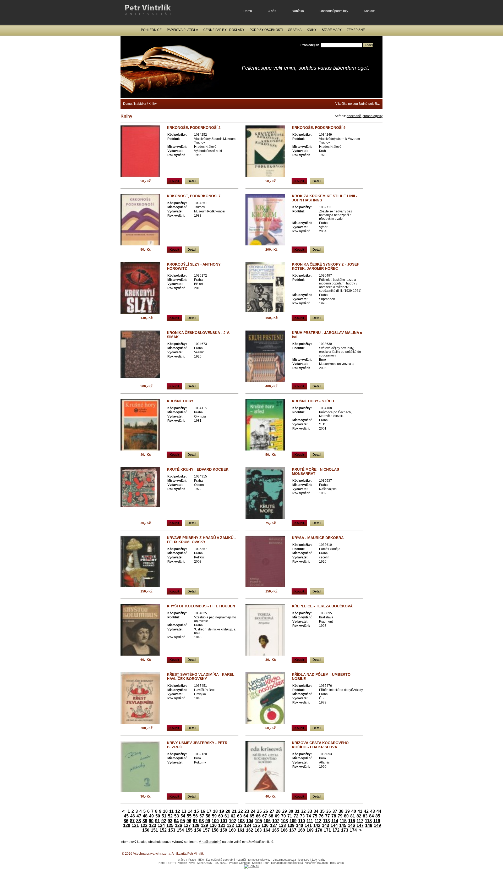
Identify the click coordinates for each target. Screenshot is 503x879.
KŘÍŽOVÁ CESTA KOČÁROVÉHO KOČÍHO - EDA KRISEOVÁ (320, 745)
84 (371, 816)
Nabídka (298, 11)
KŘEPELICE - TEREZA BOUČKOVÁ (322, 606)
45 (126, 816)
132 (230, 825)
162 (249, 830)
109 (293, 820)
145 (342, 825)
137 (273, 825)
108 (284, 820)
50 (157, 816)
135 (256, 825)
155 (189, 830)
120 (126, 825)
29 (284, 811)
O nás (272, 11)
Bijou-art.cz (337, 862)
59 (214, 816)
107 (275, 820)
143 (325, 825)
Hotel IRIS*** (166, 862)
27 (272, 811)
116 (351, 820)
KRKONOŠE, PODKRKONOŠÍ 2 (194, 127)
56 (195, 816)
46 (132, 816)
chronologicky (372, 116)
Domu (247, 11)
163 (258, 830)
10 (165, 811)
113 (326, 820)
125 (169, 825)
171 (327, 830)
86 (126, 820)
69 (277, 816)
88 (138, 820)
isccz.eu (303, 859)
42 (366, 811)
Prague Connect (239, 862)
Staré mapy (332, 30)
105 (258, 820)
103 (241, 820)
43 (372, 811)
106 (267, 820)
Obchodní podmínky (334, 11)
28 (278, 811)
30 (290, 811)
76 (321, 816)
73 (302, 816)
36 (328, 811)
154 (180, 830)
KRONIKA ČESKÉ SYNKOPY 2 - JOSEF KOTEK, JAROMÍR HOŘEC (325, 266)
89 (145, 820)
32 (303, 811)
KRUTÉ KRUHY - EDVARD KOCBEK (197, 469)
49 (151, 816)
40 (353, 811)
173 (344, 830)
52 (170, 816)
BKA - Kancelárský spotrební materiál (222, 859)
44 (378, 811)
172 (336, 830)
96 (189, 820)
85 (377, 816)
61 (227, 816)
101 (223, 820)
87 (132, 820)
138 (282, 825)
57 (201, 816)
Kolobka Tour (260, 862)
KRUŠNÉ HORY (180, 401)
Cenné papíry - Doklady (223, 30)
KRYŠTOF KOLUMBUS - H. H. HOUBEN (201, 606)
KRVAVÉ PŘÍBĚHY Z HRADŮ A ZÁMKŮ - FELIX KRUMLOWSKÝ (201, 540)
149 (377, 825)
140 (299, 825)
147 (360, 825)
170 (318, 830)
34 (316, 811)
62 (233, 816)
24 (253, 811)
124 (161, 825)
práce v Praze (187, 859)
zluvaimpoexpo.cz (284, 859)
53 (176, 816)
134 (247, 825)
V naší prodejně (210, 842)
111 (310, 820)
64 (245, 816)
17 (209, 811)
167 (292, 830)
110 (301, 820)
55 (189, 816)
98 (201, 820)
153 (171, 830)
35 (322, 811)
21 (234, 811)
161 (240, 830)
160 (232, 830)
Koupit (174, 181)
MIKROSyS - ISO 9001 (212, 862)
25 (259, 811)
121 (135, 825)
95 (182, 820)
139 (290, 825)
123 (152, 825)
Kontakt (369, 11)
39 (347, 811)
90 (151, 820)
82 (359, 816)
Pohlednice (151, 30)
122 (143, 825)
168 (301, 830)
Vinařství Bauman (316, 862)
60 (220, 816)
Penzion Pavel (186, 862)
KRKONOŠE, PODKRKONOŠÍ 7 (194, 196)
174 (353, 830)
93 (170, 820)
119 (376, 820)
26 (265, 811)
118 (368, 820)
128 (195, 825)
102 (232, 820)
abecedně (354, 116)
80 (346, 816)
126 (178, 825)
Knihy (311, 30)
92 (163, 820)
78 (333, 816)
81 (352, 816)
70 (283, 816)
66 (258, 816)
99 (207, 820)
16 (202, 811)
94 (176, 820)
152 (163, 830)
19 (221, 811)
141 (308, 825)
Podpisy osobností (266, 30)
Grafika (295, 30)
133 (239, 825)
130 (213, 825)
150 (145, 830)
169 (310, 830)
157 (206, 830)
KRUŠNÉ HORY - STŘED (313, 401)
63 (239, 816)
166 (284, 830)
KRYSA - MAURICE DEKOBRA (318, 538)
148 (368, 825)
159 (223, 830)
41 (360, 811)
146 (351, 825)
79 (340, 816)
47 (138, 816)
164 (266, 830)
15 (196, 811)
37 (334, 811)
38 (341, 811)
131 (221, 825)
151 (154, 830)
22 (240, 811)
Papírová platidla (182, 30)
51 (164, 816)
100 (215, 820)
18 (215, 811)
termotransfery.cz (259, 859)
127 (187, 825)
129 (204, 825)
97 (195, 820)
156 (197, 830)
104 (249, 820)
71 (289, 816)
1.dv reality (318, 859)
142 (316, 825)
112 (318, 820)
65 (252, 816)
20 (228, 811)
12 (177, 811)
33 (309, 811)
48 (145, 816)
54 (183, 816)
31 (297, 811)
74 (308, 816)
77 (327, 816)
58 (208, 816)
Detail (192, 181)
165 (275, 830)
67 (264, 816)
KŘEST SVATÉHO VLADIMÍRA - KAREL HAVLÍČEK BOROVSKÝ (200, 676)
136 (265, 825)
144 (334, 825)
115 (343, 820)
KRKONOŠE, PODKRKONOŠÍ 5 (319, 127)
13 (184, 811)
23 (246, 811)
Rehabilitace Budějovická (287, 862)
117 (360, 820)
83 (365, 816)
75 (315, 816)
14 (190, 811)
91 (157, 820)
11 (171, 811)
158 (214, 830)
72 (296, 816)
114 (334, 820)
